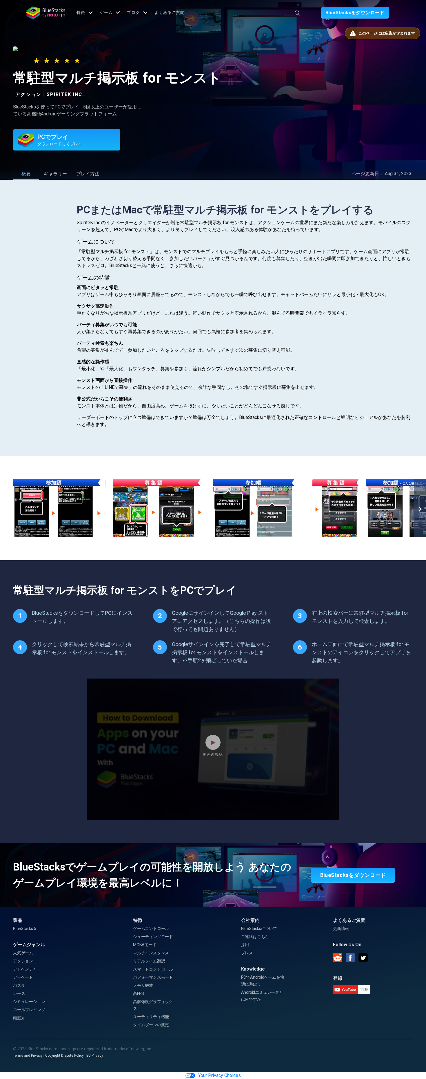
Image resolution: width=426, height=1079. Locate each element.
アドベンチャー (27, 969)
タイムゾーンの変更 (151, 1024)
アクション (23, 961)
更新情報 (341, 928)
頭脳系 (19, 1017)
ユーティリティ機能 (151, 1016)
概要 (26, 174)
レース (19, 993)
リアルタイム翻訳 (149, 961)
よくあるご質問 (169, 12)
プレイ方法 (87, 174)
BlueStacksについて (259, 928)
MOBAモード (145, 944)
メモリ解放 (143, 985)
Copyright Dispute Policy (64, 1055)
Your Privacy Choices (219, 1075)
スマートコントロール (153, 969)
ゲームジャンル (29, 944)
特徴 (81, 12)
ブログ (133, 12)
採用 (245, 944)
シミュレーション (29, 1001)
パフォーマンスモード (153, 977)
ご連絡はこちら (255, 936)
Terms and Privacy (28, 1055)
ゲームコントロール (151, 928)
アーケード (23, 977)
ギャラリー (55, 174)
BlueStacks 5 (24, 928)
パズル (19, 985)
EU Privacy (94, 1055)
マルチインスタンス (151, 953)
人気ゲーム (23, 953)
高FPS (138, 993)
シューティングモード (153, 936)
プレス (247, 953)
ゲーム (106, 12)
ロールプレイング (29, 1009)
